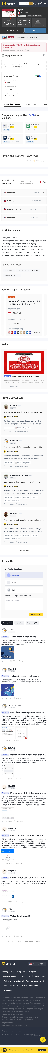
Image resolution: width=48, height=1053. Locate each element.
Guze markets (7, 1035)
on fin (30, 1031)
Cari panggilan (39, 976)
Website (35, 30)
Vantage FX (20, 1031)
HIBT (18, 1035)
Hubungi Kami (20, 972)
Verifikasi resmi (32, 981)
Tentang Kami (7, 972)
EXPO (42, 981)
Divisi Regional (7, 990)
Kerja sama (33, 986)
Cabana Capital (28, 1035)
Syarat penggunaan (9, 976)
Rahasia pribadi (25, 976)
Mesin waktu (12, 30)
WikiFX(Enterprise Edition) (14, 981)
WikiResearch (9, 986)
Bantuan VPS (22, 986)
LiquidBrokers (7, 1031)
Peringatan (32, 972)
